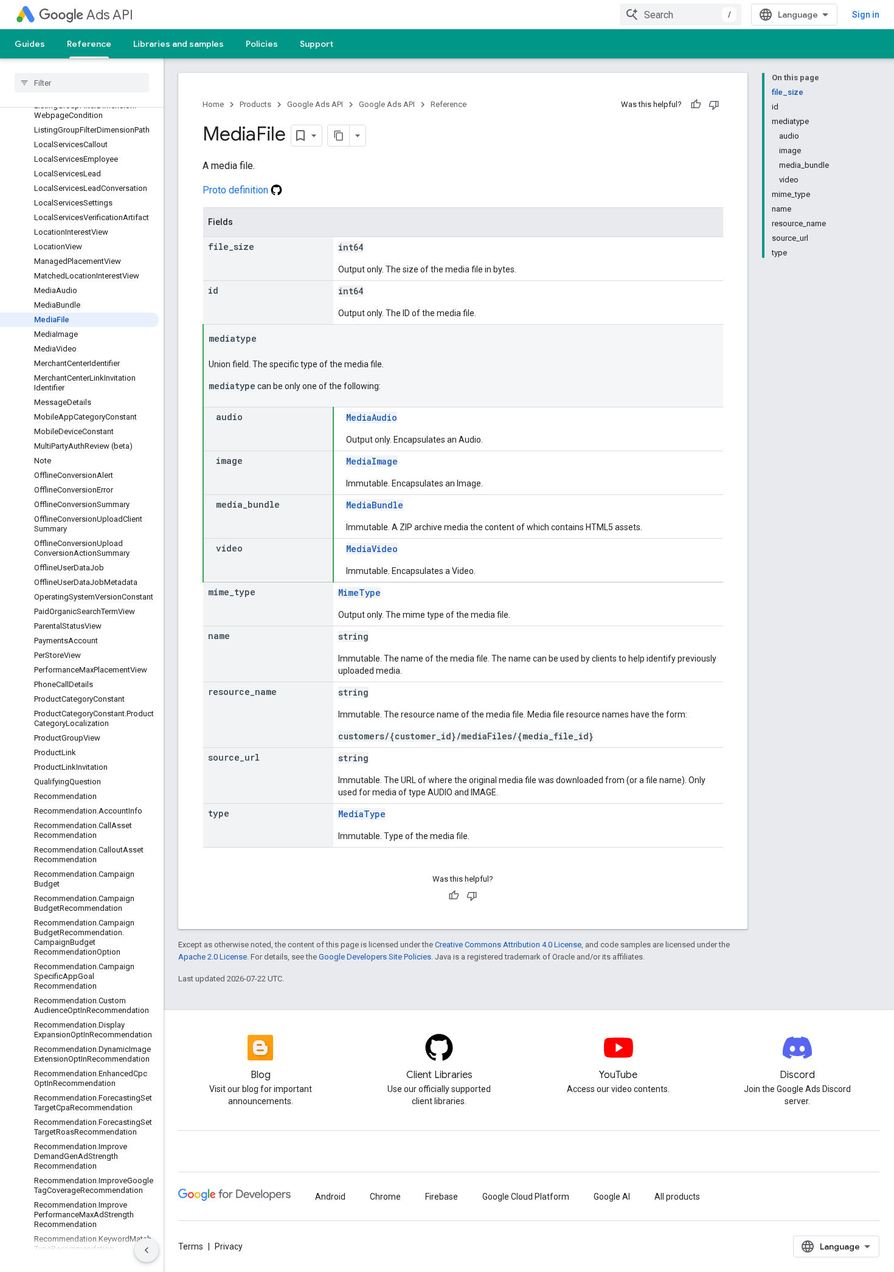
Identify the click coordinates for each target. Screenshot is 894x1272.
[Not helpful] (714, 104)
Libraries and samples (178, 43)
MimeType (359, 592)
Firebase (441, 1196)
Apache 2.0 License (212, 956)
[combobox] (680, 15)
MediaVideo (372, 549)
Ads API (109, 15)
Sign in (865, 14)
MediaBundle (374, 505)
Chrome (385, 1196)
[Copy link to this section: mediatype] (269, 339)
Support (316, 43)
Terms (190, 1246)
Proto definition (237, 190)
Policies (262, 43)
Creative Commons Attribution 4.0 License (508, 944)
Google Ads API (315, 104)
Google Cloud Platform (525, 1196)
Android (330, 1196)
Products (255, 104)
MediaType (362, 814)
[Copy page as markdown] (339, 135)
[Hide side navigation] (146, 1250)
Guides (30, 43)
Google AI (612, 1196)
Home (213, 104)
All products (677, 1196)
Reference (89, 43)
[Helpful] (696, 104)
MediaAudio (371, 417)
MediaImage (372, 461)
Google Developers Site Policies (375, 956)
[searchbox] (82, 82)
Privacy (229, 1246)
